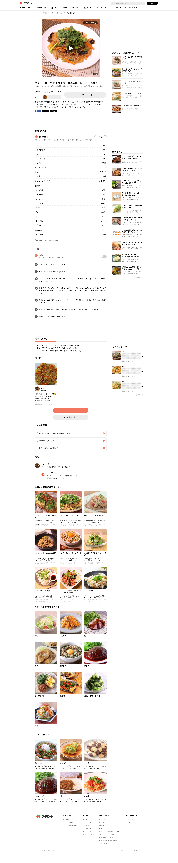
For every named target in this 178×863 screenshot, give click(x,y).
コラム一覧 (86, 825)
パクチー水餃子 (89, 591)
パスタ (87, 796)
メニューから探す (68, 822)
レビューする (70, 410)
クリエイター (118, 8)
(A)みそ (39, 199)
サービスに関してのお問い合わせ (109, 840)
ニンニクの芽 (40, 159)
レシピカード (94, 8)
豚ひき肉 (63, 666)
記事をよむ (84, 8)
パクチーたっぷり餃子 (42, 591)
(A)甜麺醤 (40, 194)
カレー (62, 796)
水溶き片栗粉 (40, 225)
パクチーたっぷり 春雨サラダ (94, 515)
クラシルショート (106, 8)
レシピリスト (87, 822)
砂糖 (38, 208)
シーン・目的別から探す (70, 825)
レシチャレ (128, 822)
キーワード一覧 (87, 834)
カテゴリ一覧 (87, 831)
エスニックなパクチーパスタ (70, 515)
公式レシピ (75, 8)
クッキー (87, 763)
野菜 (36, 636)
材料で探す (66, 819)
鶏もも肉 (38, 763)
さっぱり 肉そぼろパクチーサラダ (95, 554)
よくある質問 (103, 843)
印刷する (54, 111)
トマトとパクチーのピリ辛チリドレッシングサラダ (70, 591)
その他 (62, 696)
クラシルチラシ (129, 819)
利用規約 (101, 825)
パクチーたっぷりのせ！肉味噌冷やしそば (45, 516)
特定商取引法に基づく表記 (107, 837)
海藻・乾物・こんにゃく (94, 696)
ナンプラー (40, 203)
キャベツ (63, 763)
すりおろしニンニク (43, 181)
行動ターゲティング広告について (109, 834)
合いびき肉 (39, 696)
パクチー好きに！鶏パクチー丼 (70, 553)
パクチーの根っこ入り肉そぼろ (45, 553)
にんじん (38, 163)
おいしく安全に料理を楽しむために (109, 831)
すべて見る (139, 277)
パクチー (39, 235)
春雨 (36, 145)
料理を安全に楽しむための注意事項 (48, 240)
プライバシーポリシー (105, 828)
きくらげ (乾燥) (41, 167)
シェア (39, 111)
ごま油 (37, 176)
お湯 (36, 172)
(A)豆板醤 (40, 190)
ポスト (46, 111)
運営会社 (101, 822)
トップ (85, 819)
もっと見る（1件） (70, 417)
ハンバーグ (39, 796)
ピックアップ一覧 (88, 828)
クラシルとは (103, 819)
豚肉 (36, 666)
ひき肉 (87, 666)
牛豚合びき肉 (40, 150)
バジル (37, 154)
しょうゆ (39, 221)
